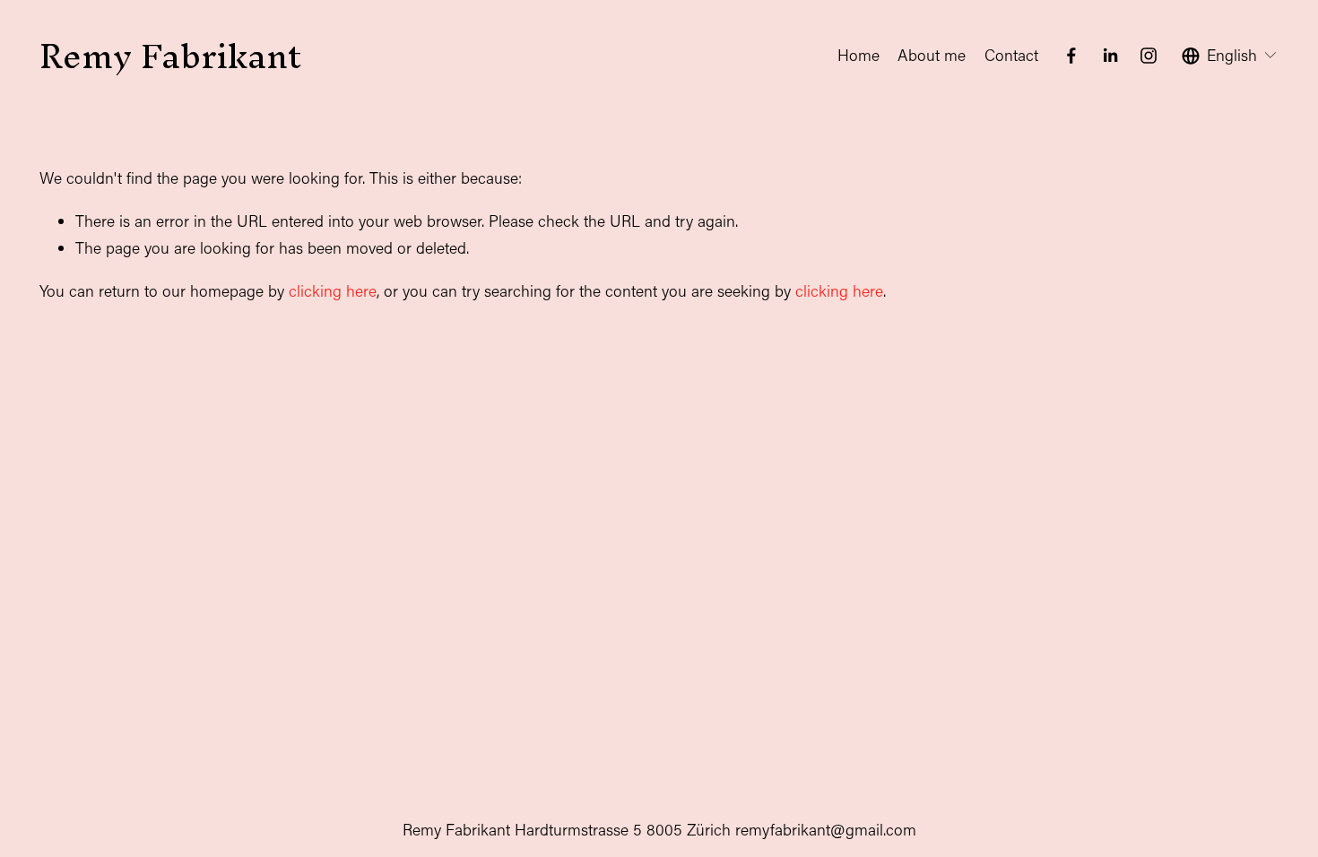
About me (931, 55)
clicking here (333, 291)
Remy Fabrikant (170, 55)
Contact (1011, 55)
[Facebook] (1071, 55)
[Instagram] (1148, 55)
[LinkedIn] (1110, 55)
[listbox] (1230, 55)
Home (858, 55)
